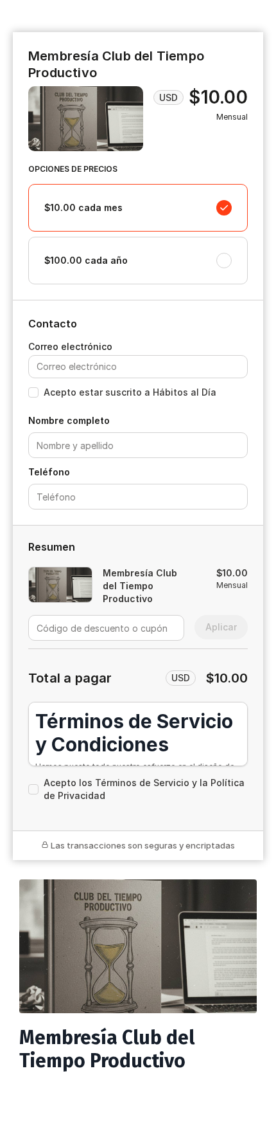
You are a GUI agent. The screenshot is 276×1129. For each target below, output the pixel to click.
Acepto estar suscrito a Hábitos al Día (130, 392)
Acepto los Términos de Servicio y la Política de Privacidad (144, 789)
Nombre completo (69, 420)
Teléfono (49, 471)
